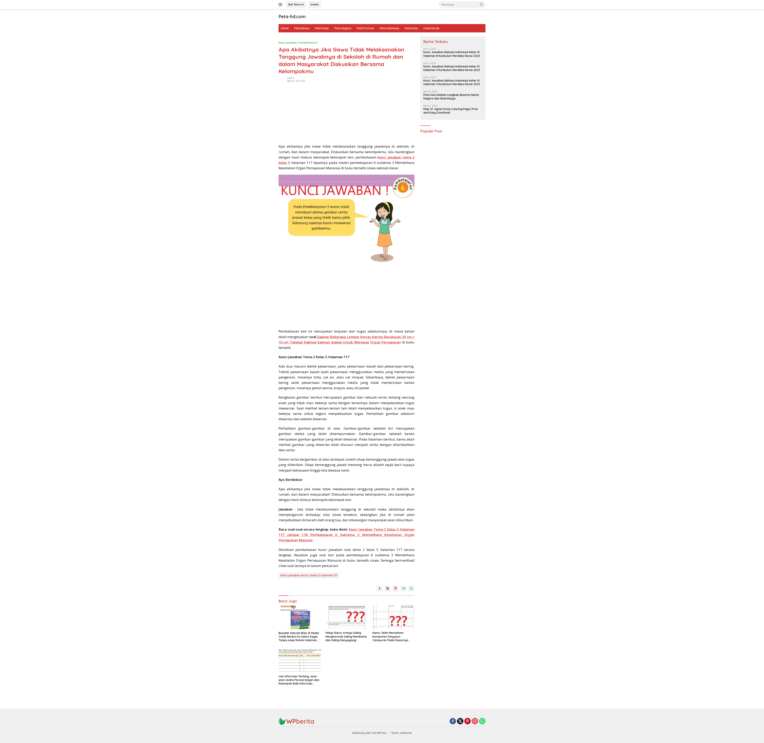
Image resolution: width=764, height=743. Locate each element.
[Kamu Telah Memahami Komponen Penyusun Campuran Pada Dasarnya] (393, 617)
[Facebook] (453, 721)
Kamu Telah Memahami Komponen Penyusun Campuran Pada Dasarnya (390, 636)
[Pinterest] (467, 721)
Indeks (315, 4)
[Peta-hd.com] (296, 721)
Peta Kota (411, 28)
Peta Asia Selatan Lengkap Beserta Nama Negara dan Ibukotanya (451, 96)
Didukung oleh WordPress (369, 733)
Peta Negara (342, 28)
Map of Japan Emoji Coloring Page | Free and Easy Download (450, 110)
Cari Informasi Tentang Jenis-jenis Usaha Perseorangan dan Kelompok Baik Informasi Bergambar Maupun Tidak (299, 680)
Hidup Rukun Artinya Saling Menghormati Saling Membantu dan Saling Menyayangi (346, 636)
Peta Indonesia (389, 28)
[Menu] (281, 4)
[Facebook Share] (380, 588)
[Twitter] (460, 721)
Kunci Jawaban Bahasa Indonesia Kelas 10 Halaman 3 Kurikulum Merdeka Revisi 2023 (451, 82)
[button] (481, 4)
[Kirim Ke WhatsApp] (411, 588)
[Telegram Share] (403, 588)
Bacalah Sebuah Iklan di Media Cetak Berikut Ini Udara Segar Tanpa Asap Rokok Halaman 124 (299, 636)
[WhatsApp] (482, 721)
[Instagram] (475, 721)
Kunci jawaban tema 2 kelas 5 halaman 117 (309, 575)
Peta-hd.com (292, 16)
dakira (290, 78)
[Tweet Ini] (388, 588)
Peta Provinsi (365, 28)
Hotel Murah (431, 28)
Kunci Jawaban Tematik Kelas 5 (298, 42)
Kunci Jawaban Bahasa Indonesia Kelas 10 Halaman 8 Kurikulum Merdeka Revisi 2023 (451, 54)
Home (285, 28)
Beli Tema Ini (296, 4)
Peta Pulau (322, 28)
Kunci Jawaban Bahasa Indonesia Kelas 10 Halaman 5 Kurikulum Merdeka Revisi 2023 (451, 68)
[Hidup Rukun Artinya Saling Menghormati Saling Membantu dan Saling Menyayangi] (346, 617)
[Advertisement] (346, 112)
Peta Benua (301, 28)
